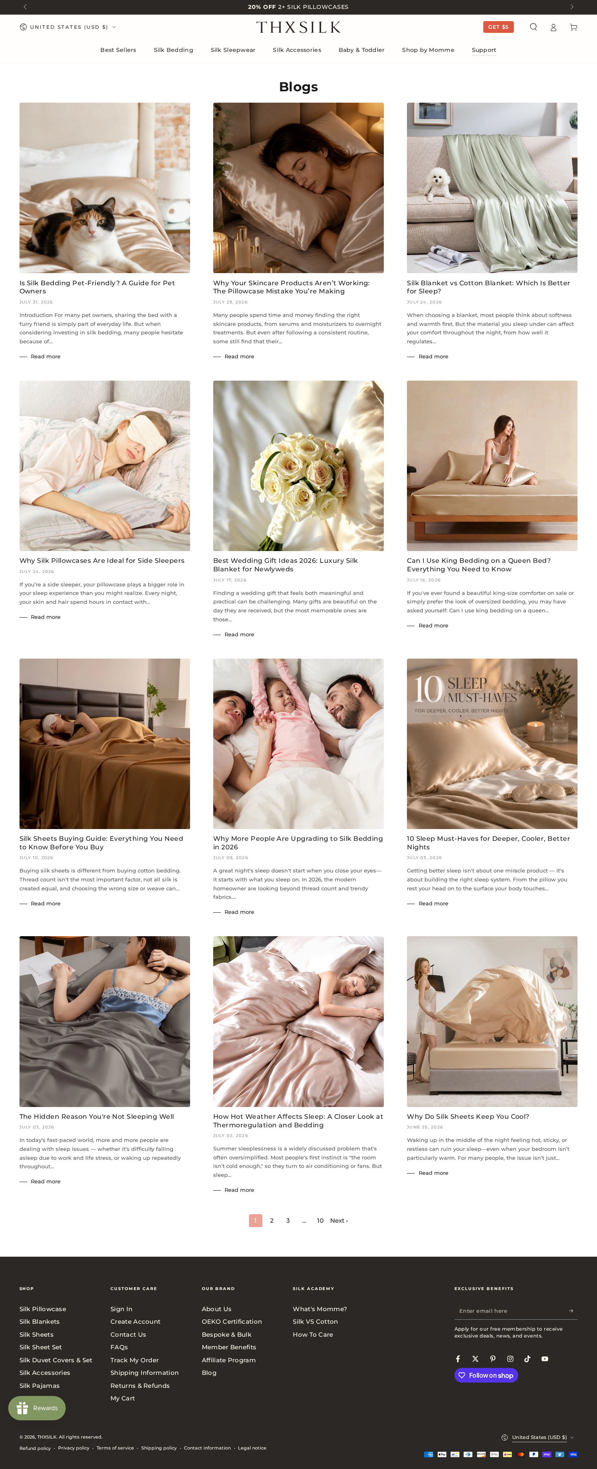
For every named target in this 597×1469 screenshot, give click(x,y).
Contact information (207, 1448)
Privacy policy (73, 1448)
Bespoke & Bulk (226, 1334)
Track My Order (134, 1360)
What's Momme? (320, 1309)
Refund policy (35, 1448)
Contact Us (128, 1334)
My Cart (122, 1398)
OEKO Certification (232, 1321)
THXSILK (46, 1437)
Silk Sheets (36, 1334)
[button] (533, 27)
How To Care (313, 1334)
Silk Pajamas (39, 1385)
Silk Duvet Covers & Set (56, 1360)
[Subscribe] (573, 1310)
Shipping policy (159, 1448)
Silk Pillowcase (43, 1309)
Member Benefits (229, 1347)
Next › (339, 1220)
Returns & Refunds (140, 1385)
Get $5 (498, 27)
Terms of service (115, 1448)
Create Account (135, 1321)
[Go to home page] (298, 27)
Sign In (121, 1309)
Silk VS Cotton (315, 1321)
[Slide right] (571, 7)
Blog (209, 1372)
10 (320, 1220)
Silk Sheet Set (40, 1347)
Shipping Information (144, 1372)
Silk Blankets (39, 1321)
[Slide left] (25, 7)
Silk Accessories (45, 1372)
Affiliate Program (229, 1360)
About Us (216, 1309)
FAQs (119, 1347)
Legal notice (252, 1448)
